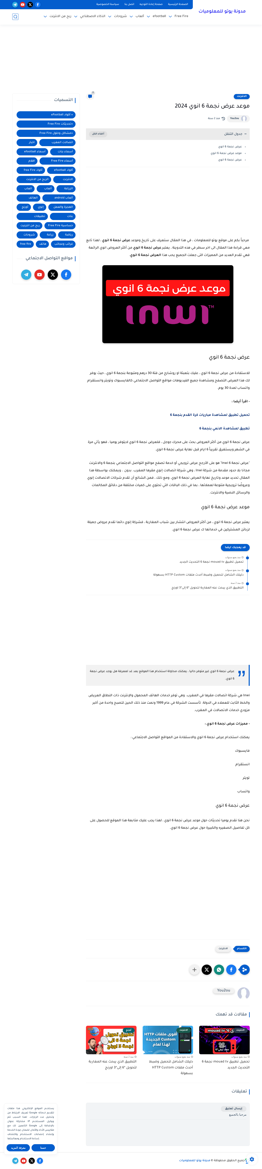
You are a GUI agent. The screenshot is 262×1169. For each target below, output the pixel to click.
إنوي (41, 207)
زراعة (50, 234)
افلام (31, 161)
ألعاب (140, 16)
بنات (70, 216)
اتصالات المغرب (62, 142)
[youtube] (22, 4)
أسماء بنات (65, 151)
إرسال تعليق (233, 1108)
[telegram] (15, 4)
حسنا (43, 1147)
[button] (231, 970)
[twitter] (30, 4)
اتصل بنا (129, 4)
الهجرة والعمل (63, 207)
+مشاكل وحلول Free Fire (56, 133)
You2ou (234, 118)
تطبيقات (39, 216)
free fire (25, 244)
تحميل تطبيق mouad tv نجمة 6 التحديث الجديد (212, 562)
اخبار (32, 142)
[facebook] (38, 4)
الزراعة (68, 188)
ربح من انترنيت (30, 225)
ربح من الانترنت (60, 16)
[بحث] (15, 17)
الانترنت (242, 96)
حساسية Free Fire (60, 225)
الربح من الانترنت (37, 179)
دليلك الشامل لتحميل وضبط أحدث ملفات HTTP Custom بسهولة (198, 575)
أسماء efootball (34, 151)
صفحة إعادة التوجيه (151, 4)
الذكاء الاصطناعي (92, 16)
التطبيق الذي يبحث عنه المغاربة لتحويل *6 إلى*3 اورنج (208, 588)
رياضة (69, 234)
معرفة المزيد (18, 1147)
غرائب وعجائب (63, 244)
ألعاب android (63, 198)
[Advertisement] (131, 61)
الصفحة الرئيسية (178, 4)
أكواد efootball (63, 170)
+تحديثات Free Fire (60, 124)
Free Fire (181, 16)
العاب (28, 188)
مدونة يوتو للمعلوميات (222, 11)
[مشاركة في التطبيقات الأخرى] (194, 970)
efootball (159, 16)
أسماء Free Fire (62, 161)
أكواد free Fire (33, 170)
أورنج (25, 207)
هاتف (42, 244)
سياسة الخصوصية (107, 4)
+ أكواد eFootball (62, 114)
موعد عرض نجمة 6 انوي (226, 153)
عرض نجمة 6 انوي (230, 146)
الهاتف (33, 198)
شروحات (120, 16)
